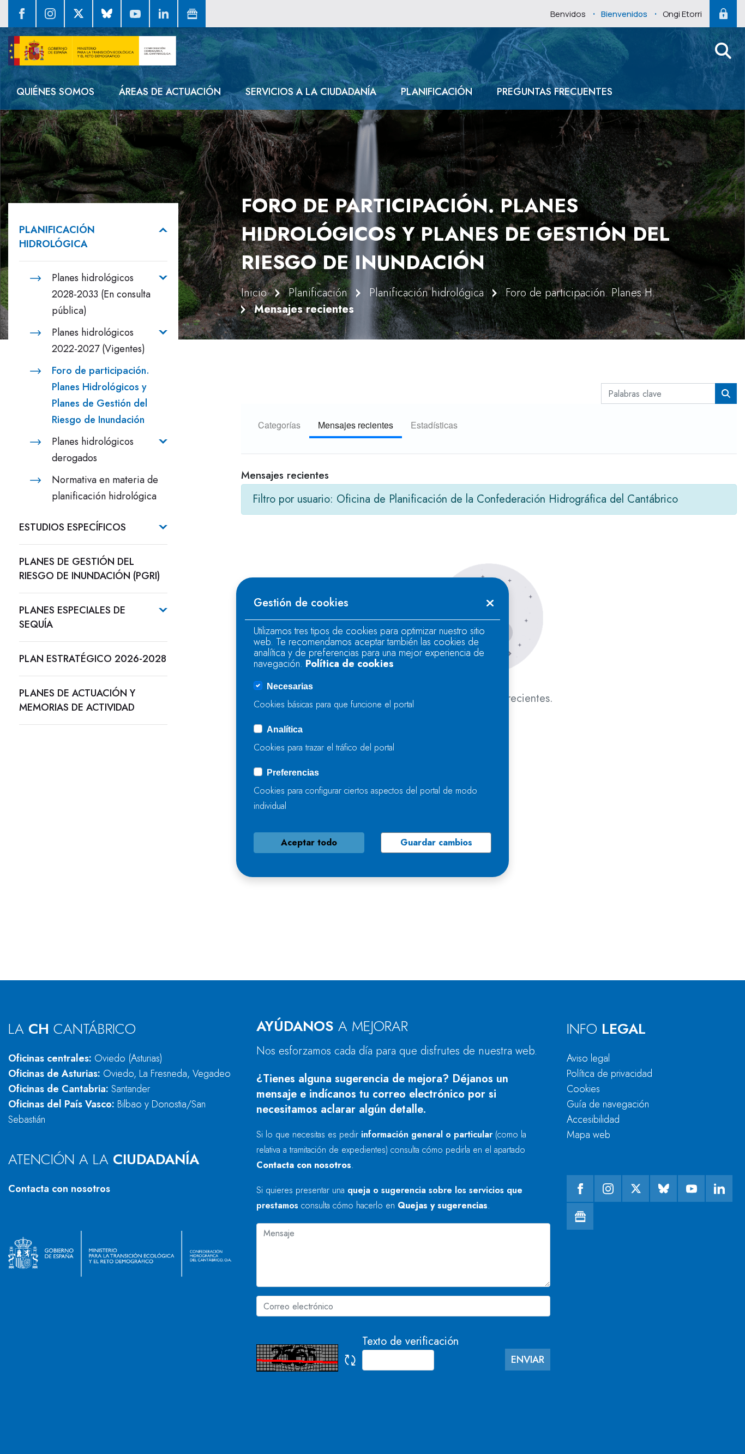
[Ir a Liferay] (92, 50)
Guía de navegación (608, 1104)
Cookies (583, 1089)
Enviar (527, 1359)
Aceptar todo (309, 842)
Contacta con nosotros (59, 1189)
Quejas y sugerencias (443, 1205)
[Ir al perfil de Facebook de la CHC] (21, 13)
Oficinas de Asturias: (119, 1073)
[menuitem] (55, 92)
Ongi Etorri (682, 14)
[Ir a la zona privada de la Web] (723, 13)
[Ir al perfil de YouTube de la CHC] (135, 13)
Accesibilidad (593, 1119)
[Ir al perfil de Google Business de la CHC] (192, 13)
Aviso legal (588, 1058)
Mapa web (588, 1135)
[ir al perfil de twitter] (78, 13)
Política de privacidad (609, 1073)
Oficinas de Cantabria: (79, 1089)
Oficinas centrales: (85, 1058)
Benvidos (568, 14)
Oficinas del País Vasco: (107, 1112)
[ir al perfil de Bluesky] (107, 13)
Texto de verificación (410, 1341)
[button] (723, 50)
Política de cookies (349, 664)
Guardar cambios (436, 842)
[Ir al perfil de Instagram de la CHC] (50, 13)
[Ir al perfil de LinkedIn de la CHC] (163, 13)
